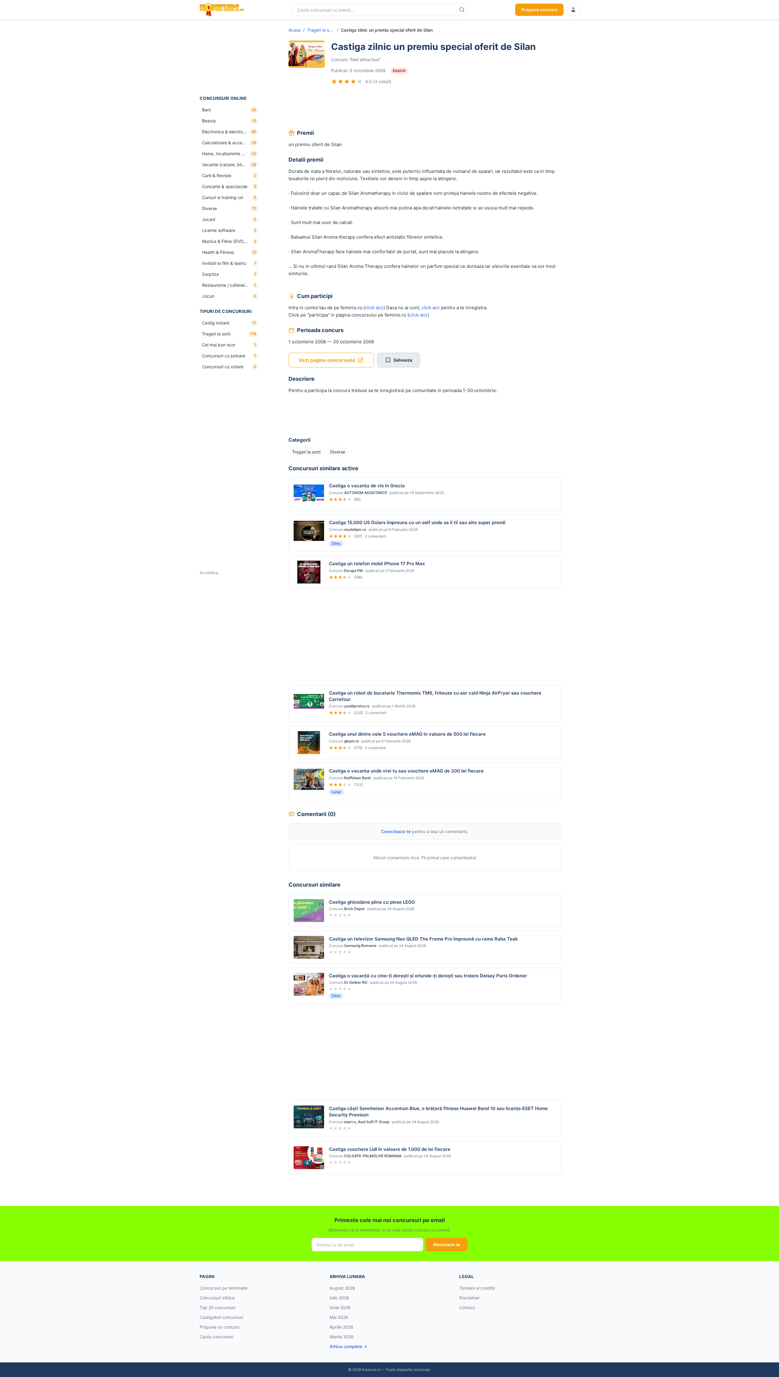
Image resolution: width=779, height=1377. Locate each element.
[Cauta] (462, 10)
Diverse (337, 451)
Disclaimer (469, 1297)
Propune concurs (539, 9)
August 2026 (342, 1288)
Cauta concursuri (216, 1336)
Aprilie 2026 (341, 1327)
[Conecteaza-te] (573, 10)
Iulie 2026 (339, 1297)
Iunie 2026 (340, 1307)
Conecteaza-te (396, 831)
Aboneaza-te (446, 1244)
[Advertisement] (230, 57)
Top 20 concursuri (218, 1307)
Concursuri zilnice (217, 1297)
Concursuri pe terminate (223, 1288)
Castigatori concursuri (221, 1317)
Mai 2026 (339, 1317)
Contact (467, 1307)
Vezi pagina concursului (327, 360)
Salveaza (402, 360)
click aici (374, 307)
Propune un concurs (219, 1327)
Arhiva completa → (348, 1346)
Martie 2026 (342, 1336)
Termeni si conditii (477, 1288)
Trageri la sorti (320, 30)
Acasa (294, 30)
